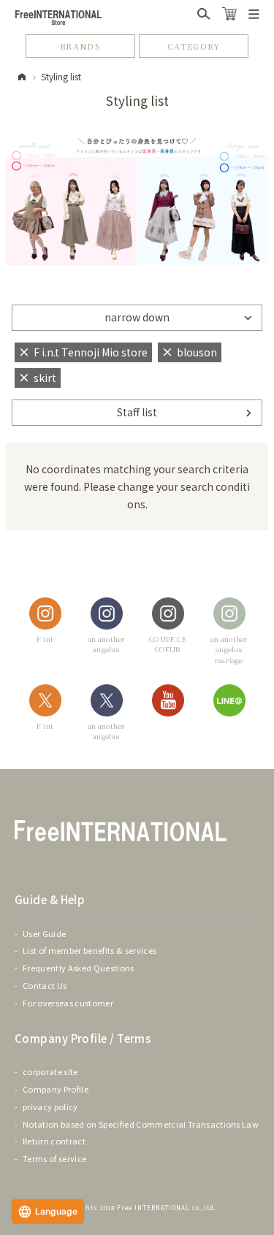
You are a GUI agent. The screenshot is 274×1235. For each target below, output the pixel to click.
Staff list (137, 412)
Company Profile (55, 1089)
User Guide (44, 933)
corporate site (50, 1071)
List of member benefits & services (89, 950)
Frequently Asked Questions (78, 968)
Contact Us (44, 985)
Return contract (54, 1141)
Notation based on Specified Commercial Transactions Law (141, 1124)
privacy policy (50, 1106)
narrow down (137, 317)
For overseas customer (68, 1003)
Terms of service (54, 1158)
